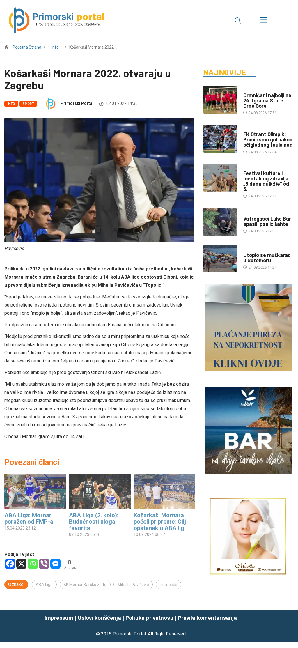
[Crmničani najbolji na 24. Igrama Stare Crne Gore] (220, 100)
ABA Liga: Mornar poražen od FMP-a (28, 518)
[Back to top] (290, 625)
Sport (28, 104)
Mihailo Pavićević (133, 584)
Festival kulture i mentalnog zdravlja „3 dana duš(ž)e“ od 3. (266, 181)
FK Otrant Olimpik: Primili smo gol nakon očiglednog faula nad (268, 139)
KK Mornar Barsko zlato (85, 584)
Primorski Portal (77, 103)
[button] (238, 20)
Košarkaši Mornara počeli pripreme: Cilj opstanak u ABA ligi (160, 522)
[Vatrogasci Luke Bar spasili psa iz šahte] (220, 222)
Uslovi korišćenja (99, 618)
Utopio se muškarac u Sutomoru (267, 257)
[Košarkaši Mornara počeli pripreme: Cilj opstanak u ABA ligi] (164, 491)
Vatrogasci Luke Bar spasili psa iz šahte (267, 221)
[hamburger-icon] (263, 20)
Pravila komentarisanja (207, 618)
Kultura (250, 167)
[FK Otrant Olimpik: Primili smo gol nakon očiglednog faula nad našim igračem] (220, 139)
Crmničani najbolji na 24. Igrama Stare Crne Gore (267, 100)
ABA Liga (44, 584)
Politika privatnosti (149, 618)
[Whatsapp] (33, 564)
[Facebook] (10, 564)
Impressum (59, 618)
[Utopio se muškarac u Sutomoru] (220, 258)
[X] (21, 564)
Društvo (251, 213)
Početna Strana (27, 47)
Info (55, 47)
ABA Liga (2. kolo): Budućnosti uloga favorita (94, 522)
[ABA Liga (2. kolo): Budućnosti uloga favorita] (100, 491)
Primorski (168, 584)
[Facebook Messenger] (55, 564)
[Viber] (44, 564)
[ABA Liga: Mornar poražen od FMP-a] (35, 491)
